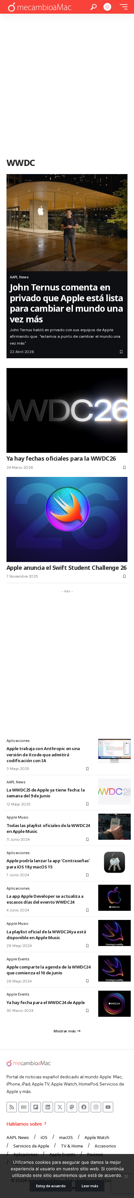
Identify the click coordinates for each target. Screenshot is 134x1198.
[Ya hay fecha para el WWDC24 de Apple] (114, 1004)
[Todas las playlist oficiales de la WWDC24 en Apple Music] (114, 827)
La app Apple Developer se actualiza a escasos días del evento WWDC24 (45, 899)
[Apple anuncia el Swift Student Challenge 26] (67, 519)
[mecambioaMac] (39, 7)
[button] (93, 7)
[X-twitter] (60, 1107)
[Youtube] (108, 1107)
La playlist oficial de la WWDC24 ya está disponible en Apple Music (46, 934)
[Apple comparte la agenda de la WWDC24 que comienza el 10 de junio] (114, 968)
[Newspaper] (24, 1107)
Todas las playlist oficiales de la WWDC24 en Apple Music (48, 828)
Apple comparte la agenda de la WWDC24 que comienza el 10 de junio (48, 970)
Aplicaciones (18, 740)
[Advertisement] (67, 84)
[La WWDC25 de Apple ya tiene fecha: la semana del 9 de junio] (114, 791)
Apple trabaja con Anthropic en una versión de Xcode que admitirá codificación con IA (43, 754)
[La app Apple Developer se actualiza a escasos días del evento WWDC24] (114, 898)
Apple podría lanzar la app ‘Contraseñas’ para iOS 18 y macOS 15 (48, 863)
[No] (126, 1176)
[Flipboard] (36, 1107)
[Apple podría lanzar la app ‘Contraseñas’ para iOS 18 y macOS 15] (114, 862)
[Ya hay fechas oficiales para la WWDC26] (67, 410)
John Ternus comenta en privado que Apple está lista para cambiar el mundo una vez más (66, 303)
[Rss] (12, 1107)
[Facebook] (84, 1107)
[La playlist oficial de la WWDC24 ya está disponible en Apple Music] (114, 933)
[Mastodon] (72, 1107)
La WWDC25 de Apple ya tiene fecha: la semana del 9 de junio (46, 793)
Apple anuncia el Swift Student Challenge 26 (67, 567)
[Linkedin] (48, 1107)
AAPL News (19, 277)
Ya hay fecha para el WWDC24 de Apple (46, 1002)
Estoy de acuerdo (51, 1185)
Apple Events (18, 959)
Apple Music (18, 817)
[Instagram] (96, 1107)
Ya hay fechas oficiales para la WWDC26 (61, 458)
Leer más (90, 1185)
